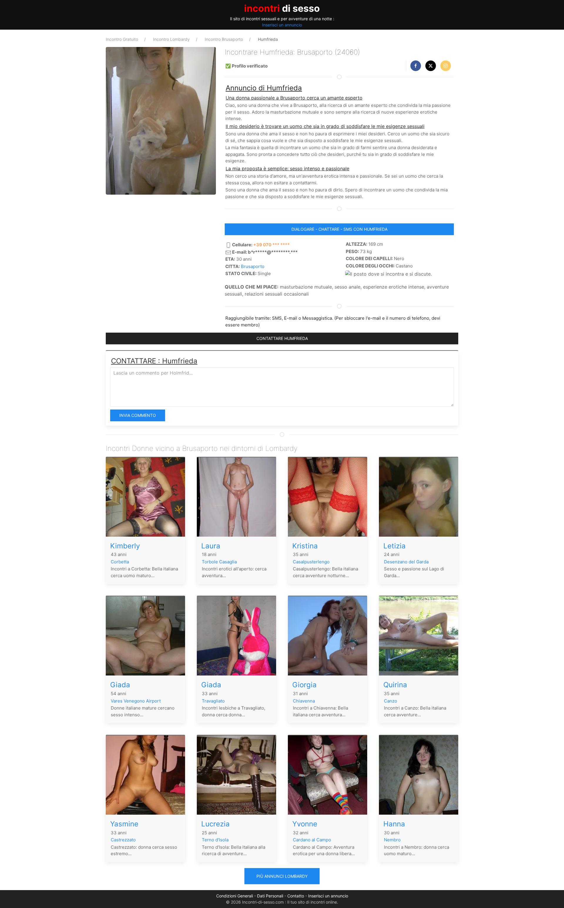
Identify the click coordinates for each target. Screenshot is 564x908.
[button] (415, 65)
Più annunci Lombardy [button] (282, 876)
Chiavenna (304, 701)
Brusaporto (252, 266)
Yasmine (124, 824)
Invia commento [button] (137, 415)
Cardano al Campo (312, 840)
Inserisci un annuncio (282, 24)
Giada (120, 684)
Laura (210, 546)
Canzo (390, 701)
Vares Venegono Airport (136, 701)
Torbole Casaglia (219, 562)
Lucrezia (215, 824)
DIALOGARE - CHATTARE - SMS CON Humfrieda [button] (339, 229)
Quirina (395, 684)
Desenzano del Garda (406, 562)
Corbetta (120, 562)
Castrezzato (123, 840)
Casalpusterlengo (311, 562)
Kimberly (125, 546)
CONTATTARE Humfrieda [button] (282, 338)
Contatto (295, 895)
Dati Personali (270, 895)
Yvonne (304, 824)
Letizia (394, 546)
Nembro (392, 840)
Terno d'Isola (215, 840)
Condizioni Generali (234, 895)
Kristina (305, 546)
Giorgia (304, 684)
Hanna (394, 824)
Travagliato (213, 701)
